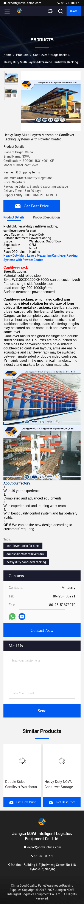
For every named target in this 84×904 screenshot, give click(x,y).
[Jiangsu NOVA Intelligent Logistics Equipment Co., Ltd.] (21, 11)
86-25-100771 (70, 3)
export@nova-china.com (24, 3)
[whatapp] (12, 616)
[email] (22, 616)
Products (22, 55)
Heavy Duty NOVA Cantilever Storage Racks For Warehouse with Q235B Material (61, 785)
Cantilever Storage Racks (50, 55)
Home (7, 55)
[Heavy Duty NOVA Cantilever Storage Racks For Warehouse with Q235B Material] (62, 761)
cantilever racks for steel (22, 546)
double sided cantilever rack (25, 554)
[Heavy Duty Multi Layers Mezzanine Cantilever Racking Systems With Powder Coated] (51, 101)
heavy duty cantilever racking (26, 562)
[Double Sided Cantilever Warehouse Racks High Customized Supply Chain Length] (22, 761)
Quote (73, 11)
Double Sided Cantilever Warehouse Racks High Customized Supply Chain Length (22, 785)
